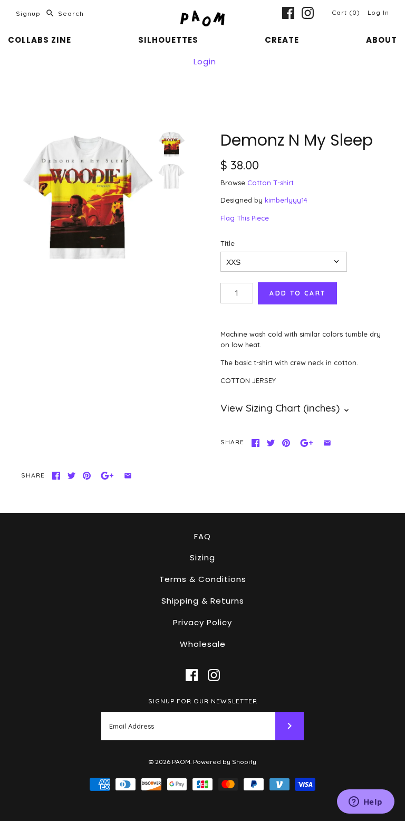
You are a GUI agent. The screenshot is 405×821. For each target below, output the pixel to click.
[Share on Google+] (306, 443)
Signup (28, 13)
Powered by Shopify (224, 762)
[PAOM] (202, 16)
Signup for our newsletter (202, 701)
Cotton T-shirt (270, 182)
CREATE (282, 39)
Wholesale (203, 644)
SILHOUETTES (168, 39)
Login (205, 61)
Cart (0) (347, 12)
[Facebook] (288, 13)
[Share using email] (327, 443)
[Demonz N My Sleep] (87, 198)
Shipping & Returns (202, 600)
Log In (378, 12)
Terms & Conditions (202, 579)
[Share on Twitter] (271, 443)
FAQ (202, 536)
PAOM (181, 762)
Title (227, 243)
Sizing (202, 557)
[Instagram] (308, 13)
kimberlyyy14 (286, 200)
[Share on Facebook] (255, 443)
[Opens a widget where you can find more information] (365, 802)
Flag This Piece (244, 218)
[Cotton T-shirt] (171, 176)
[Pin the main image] (286, 443)
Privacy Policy (202, 622)
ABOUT (381, 39)
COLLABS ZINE (39, 39)
